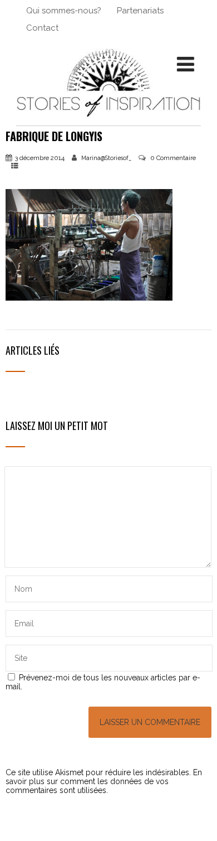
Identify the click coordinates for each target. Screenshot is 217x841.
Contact (42, 28)
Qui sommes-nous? (63, 11)
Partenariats (140, 11)
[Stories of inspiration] (108, 121)
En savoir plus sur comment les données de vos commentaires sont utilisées (104, 781)
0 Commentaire (173, 158)
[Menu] (185, 64)
